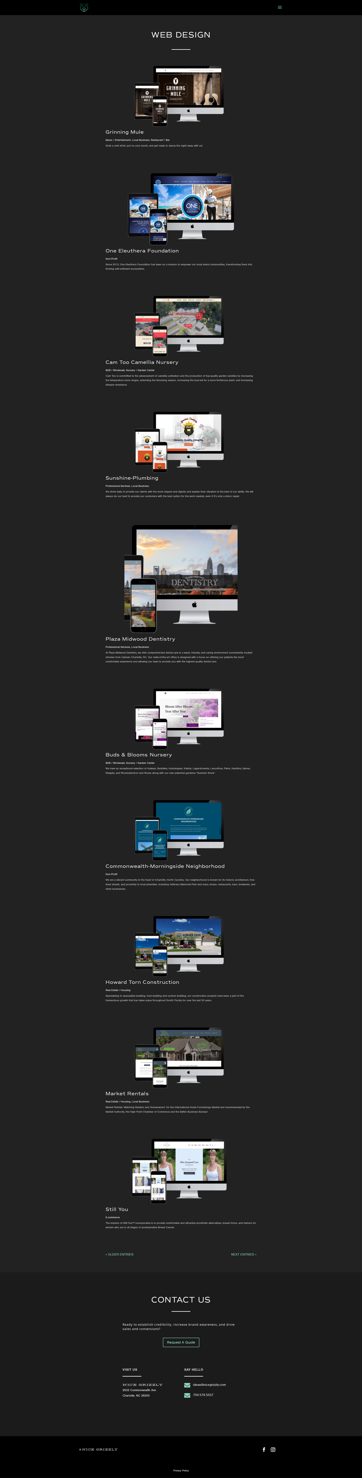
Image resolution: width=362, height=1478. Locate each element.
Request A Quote (181, 1342)
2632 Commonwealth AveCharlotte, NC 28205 (143, 1390)
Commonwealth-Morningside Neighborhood (165, 866)
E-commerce (113, 1217)
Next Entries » (243, 1254)
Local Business (141, 140)
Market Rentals (127, 1094)
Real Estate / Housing (118, 990)
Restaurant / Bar (160, 140)
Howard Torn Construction (142, 982)
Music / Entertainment (118, 140)
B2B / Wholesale (115, 370)
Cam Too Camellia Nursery (142, 362)
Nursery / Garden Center (140, 370)
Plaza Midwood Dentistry (140, 639)
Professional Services (118, 486)
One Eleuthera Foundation (142, 251)
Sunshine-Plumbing (132, 478)
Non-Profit (111, 258)
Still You (117, 1209)
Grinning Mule (125, 132)
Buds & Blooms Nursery (139, 755)
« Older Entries (119, 1254)
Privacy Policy (181, 1470)
